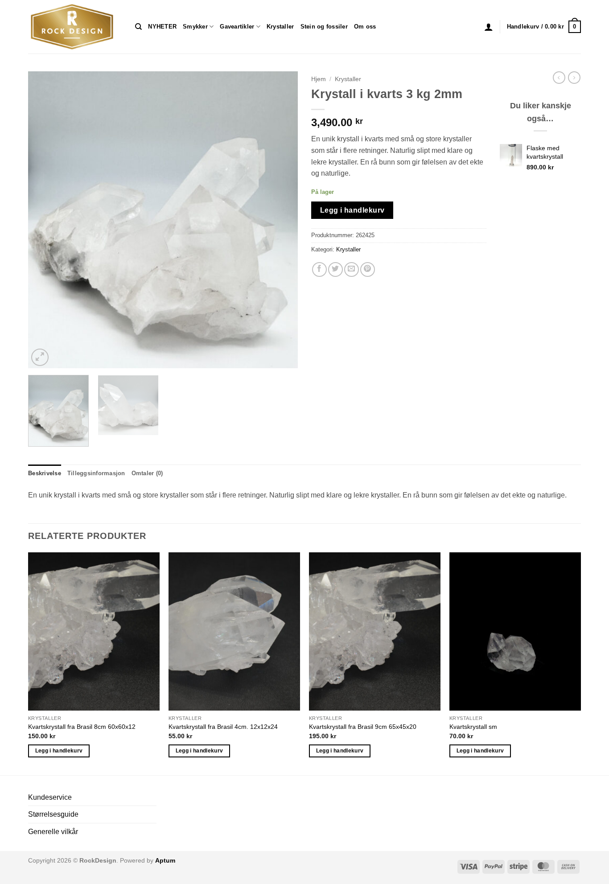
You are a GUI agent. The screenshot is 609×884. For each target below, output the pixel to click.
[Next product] (559, 77)
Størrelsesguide (53, 814)
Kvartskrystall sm (473, 726)
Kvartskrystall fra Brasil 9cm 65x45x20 (362, 726)
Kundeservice (50, 797)
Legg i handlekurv (352, 210)
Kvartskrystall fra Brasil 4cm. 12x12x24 (223, 726)
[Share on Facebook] (319, 269)
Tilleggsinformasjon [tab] (96, 473)
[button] (488, 27)
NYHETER (162, 26)
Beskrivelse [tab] (44, 473)
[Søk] (138, 26)
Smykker (195, 26)
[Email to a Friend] (351, 269)
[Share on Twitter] (335, 269)
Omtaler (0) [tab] (147, 473)
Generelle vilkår (53, 831)
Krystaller (280, 26)
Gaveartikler (237, 26)
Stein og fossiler (324, 26)
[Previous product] (574, 77)
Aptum (165, 860)
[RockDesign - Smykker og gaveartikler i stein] (75, 26)
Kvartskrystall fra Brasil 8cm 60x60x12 (82, 726)
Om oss (365, 26)
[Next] (281, 219)
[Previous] (45, 219)
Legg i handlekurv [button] (59, 750)
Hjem (318, 79)
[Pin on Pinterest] (367, 269)
